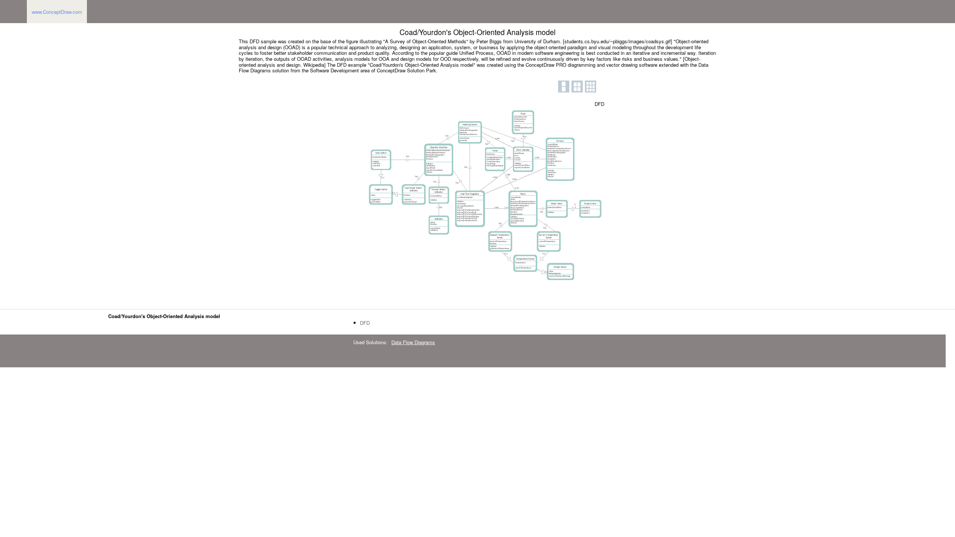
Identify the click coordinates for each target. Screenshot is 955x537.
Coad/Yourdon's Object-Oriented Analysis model (164, 316)
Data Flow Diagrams (413, 342)
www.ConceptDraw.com (57, 11)
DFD (365, 323)
